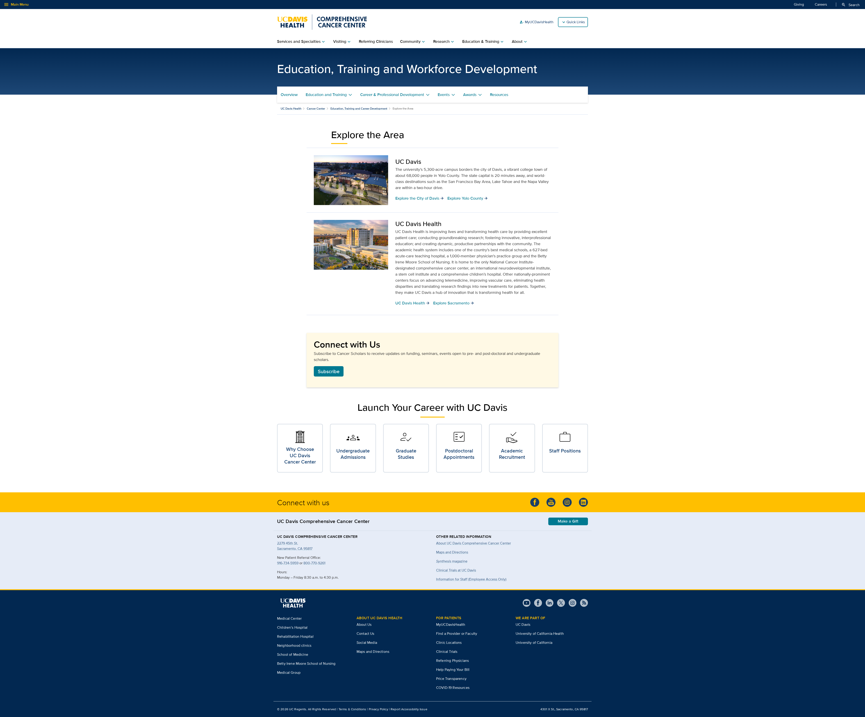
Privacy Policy (378, 709)
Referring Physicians (452, 660)
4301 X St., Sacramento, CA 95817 (564, 709)
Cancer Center (316, 108)
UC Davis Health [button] (412, 303)
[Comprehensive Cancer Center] (322, 22)
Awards (469, 94)
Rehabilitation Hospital (295, 636)
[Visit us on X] (559, 603)
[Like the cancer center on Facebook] (534, 502)
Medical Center (289, 618)
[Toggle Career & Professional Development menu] (428, 94)
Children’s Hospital (292, 627)
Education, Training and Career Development (358, 108)
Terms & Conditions (352, 709)
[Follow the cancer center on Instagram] (567, 502)
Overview (289, 95)
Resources (499, 95)
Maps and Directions (452, 552)
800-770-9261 (314, 563)
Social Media (367, 642)
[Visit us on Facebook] (536, 603)
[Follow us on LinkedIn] (583, 502)
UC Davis (523, 624)
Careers (821, 4)
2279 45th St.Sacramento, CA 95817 (294, 546)
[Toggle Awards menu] (480, 94)
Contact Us (365, 633)
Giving (799, 4)
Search (850, 4)
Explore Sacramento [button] (453, 303)
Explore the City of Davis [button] (419, 198)
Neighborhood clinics (294, 645)
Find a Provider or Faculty (456, 633)
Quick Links (576, 22)
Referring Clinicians (376, 41)
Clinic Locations (449, 642)
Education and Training (326, 94)
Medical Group (288, 672)
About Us (364, 624)
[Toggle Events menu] (453, 94)
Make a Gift (568, 521)
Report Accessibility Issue (409, 709)
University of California (534, 642)
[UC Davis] (351, 180)
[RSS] (582, 603)
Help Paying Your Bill (452, 669)
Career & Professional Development (392, 94)
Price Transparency (451, 678)
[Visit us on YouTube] (526, 603)
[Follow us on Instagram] (570, 603)
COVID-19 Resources (452, 687)
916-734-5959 (287, 563)
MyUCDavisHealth (536, 22)
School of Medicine (292, 654)
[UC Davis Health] (351, 245)
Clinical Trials (446, 651)
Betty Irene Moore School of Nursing (306, 663)
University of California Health (540, 633)
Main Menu (16, 4)
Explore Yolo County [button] (467, 198)
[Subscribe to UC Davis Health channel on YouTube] (550, 502)
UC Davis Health (291, 108)
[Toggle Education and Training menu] (350, 94)
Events (444, 94)
